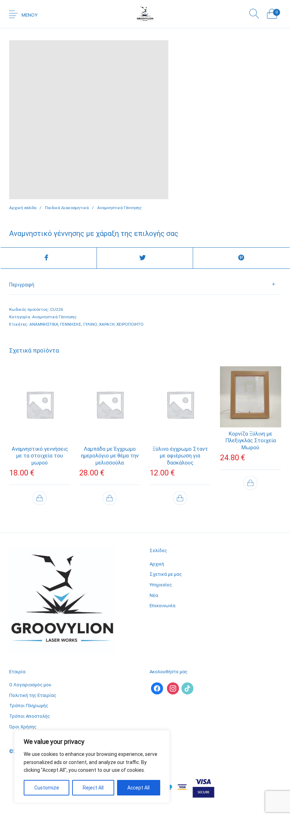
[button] (40, 498)
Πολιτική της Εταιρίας (32, 695)
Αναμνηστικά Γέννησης (119, 207)
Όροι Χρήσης (22, 726)
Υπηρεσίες (161, 584)
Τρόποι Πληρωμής (28, 705)
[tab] (145, 285)
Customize (46, 788)
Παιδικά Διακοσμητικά (67, 207)
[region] (92, 766)
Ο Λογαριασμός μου (30, 684)
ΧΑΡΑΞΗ (107, 324)
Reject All (93, 788)
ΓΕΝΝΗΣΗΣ (70, 324)
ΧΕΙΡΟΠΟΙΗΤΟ (130, 324)
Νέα (154, 595)
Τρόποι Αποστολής (29, 716)
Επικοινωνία (162, 605)
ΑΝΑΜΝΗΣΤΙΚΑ (43, 324)
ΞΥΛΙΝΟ (90, 324)
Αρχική (157, 564)
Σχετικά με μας (166, 574)
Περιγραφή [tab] (21, 285)
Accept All (138, 788)
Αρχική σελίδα (22, 207)
